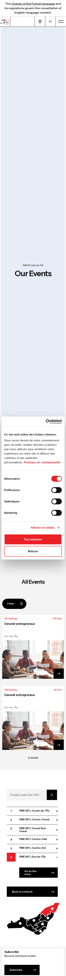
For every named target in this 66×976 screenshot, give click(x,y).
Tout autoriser (33, 539)
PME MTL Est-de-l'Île (33, 265)
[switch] (56, 490)
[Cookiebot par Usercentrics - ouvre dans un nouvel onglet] (46, 421)
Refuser (33, 551)
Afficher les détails (43, 527)
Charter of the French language (33, 4)
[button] (21, 924)
